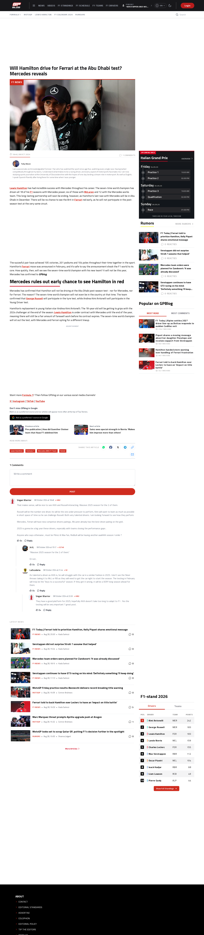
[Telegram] (125, 447)
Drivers (152, 706)
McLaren (89, 192)
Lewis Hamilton (18, 188)
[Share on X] (118, 447)
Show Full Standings (165, 788)
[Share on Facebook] (111, 447)
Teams (178, 706)
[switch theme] (170, 5)
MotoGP (36, 692)
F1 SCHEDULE (83, 5)
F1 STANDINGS (65, 5)
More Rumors (183, 223)
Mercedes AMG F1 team (47, 451)
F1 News (16, 82)
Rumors (36, 736)
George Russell (34, 298)
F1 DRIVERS (112, 5)
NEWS (41, 5)
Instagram (18, 401)
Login (187, 5)
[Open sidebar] (34, 5)
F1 (31, 192)
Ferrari (78, 200)
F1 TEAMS (98, 5)
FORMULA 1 (15, 14)
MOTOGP (28, 14)
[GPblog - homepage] (17, 5)
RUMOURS (80, 14)
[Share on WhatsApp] (103, 447)
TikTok (30, 401)
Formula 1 (27, 395)
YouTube (40, 401)
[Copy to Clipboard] (132, 447)
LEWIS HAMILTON (43, 14)
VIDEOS (51, 5)
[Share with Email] (132, 454)
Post (72, 491)
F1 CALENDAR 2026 (63, 14)
